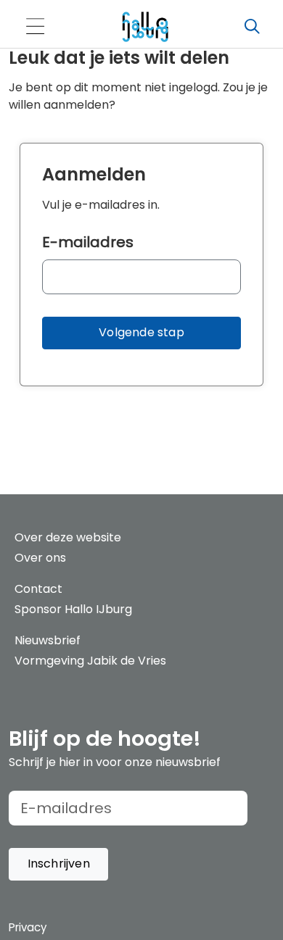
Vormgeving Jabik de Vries (90, 660)
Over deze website (68, 537)
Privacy (27, 927)
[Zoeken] (252, 27)
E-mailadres (88, 242)
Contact (38, 589)
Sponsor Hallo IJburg (73, 609)
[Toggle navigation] (34, 27)
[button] (141, 333)
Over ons (40, 557)
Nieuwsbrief (48, 640)
